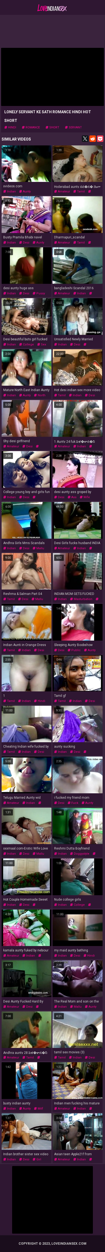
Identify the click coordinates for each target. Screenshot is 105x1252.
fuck (74, 803)
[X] (85, 138)
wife (86, 497)
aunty (26, 191)
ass (73, 497)
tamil (80, 191)
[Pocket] (100, 138)
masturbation (82, 599)
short (53, 127)
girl (38, 1159)
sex (43, 344)
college (28, 344)
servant (75, 127)
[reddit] (92, 138)
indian (11, 191)
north (41, 395)
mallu (40, 548)
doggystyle (81, 853)
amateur (63, 191)
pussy (40, 293)
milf (40, 1108)
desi (25, 242)
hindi (11, 127)
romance (32, 127)
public (76, 650)
